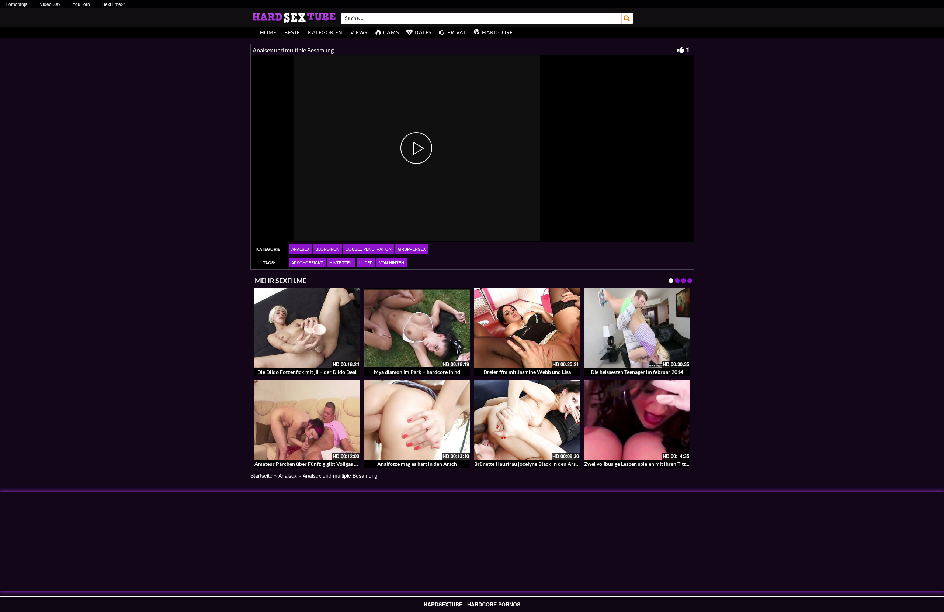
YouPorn (81, 4)
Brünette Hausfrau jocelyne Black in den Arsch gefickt (536, 464)
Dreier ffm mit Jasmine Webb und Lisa (527, 372)
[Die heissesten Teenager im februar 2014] (637, 328)
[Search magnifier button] (627, 18)
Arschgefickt (307, 262)
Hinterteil (341, 262)
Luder (366, 262)
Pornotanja (17, 4)
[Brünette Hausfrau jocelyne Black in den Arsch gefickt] (527, 420)
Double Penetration (369, 249)
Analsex (300, 249)
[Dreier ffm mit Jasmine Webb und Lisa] (527, 328)
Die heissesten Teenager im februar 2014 (637, 372)
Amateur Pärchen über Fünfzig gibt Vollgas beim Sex (314, 464)
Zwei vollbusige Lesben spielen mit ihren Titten (637, 464)
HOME (268, 32)
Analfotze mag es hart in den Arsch (417, 464)
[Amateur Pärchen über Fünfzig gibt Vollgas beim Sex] (307, 420)
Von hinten (391, 262)
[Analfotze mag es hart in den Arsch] (417, 420)
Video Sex (50, 4)
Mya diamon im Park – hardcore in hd (417, 372)
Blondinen (327, 249)
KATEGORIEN (325, 32)
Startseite (261, 475)
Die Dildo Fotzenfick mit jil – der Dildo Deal (307, 372)
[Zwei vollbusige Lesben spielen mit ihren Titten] (637, 420)
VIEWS (358, 32)
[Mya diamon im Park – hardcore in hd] (417, 328)
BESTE (292, 32)
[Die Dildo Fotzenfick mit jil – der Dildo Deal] (307, 328)
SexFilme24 (114, 4)
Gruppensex (412, 249)
